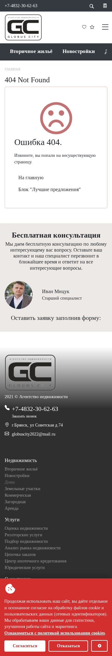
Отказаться (68, 646)
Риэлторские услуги (23, 535)
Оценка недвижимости (26, 528)
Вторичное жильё (31, 51)
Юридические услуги (25, 567)
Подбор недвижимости (26, 541)
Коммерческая (18, 495)
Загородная (15, 501)
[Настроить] (99, 646)
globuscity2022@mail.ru (33, 434)
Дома (10, 482)
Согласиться (25, 646)
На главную (31, 177)
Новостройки (79, 51)
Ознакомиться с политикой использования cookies (54, 633)
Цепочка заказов (20, 554)
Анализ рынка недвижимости (33, 548)
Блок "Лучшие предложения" (49, 189)
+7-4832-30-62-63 (21, 5)
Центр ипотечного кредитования (35, 561)
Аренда (11, 508)
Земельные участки (22, 488)
